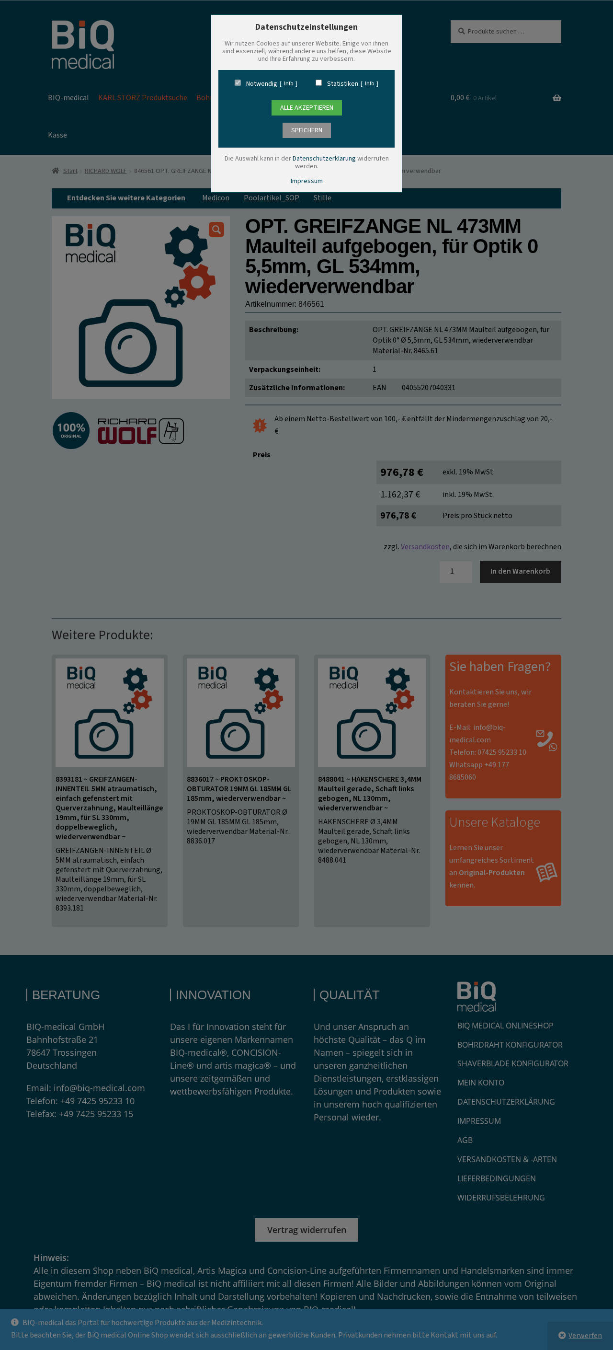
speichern (306, 130)
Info (288, 84)
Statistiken (342, 84)
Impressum (307, 181)
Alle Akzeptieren (306, 108)
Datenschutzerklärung (324, 158)
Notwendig (261, 84)
